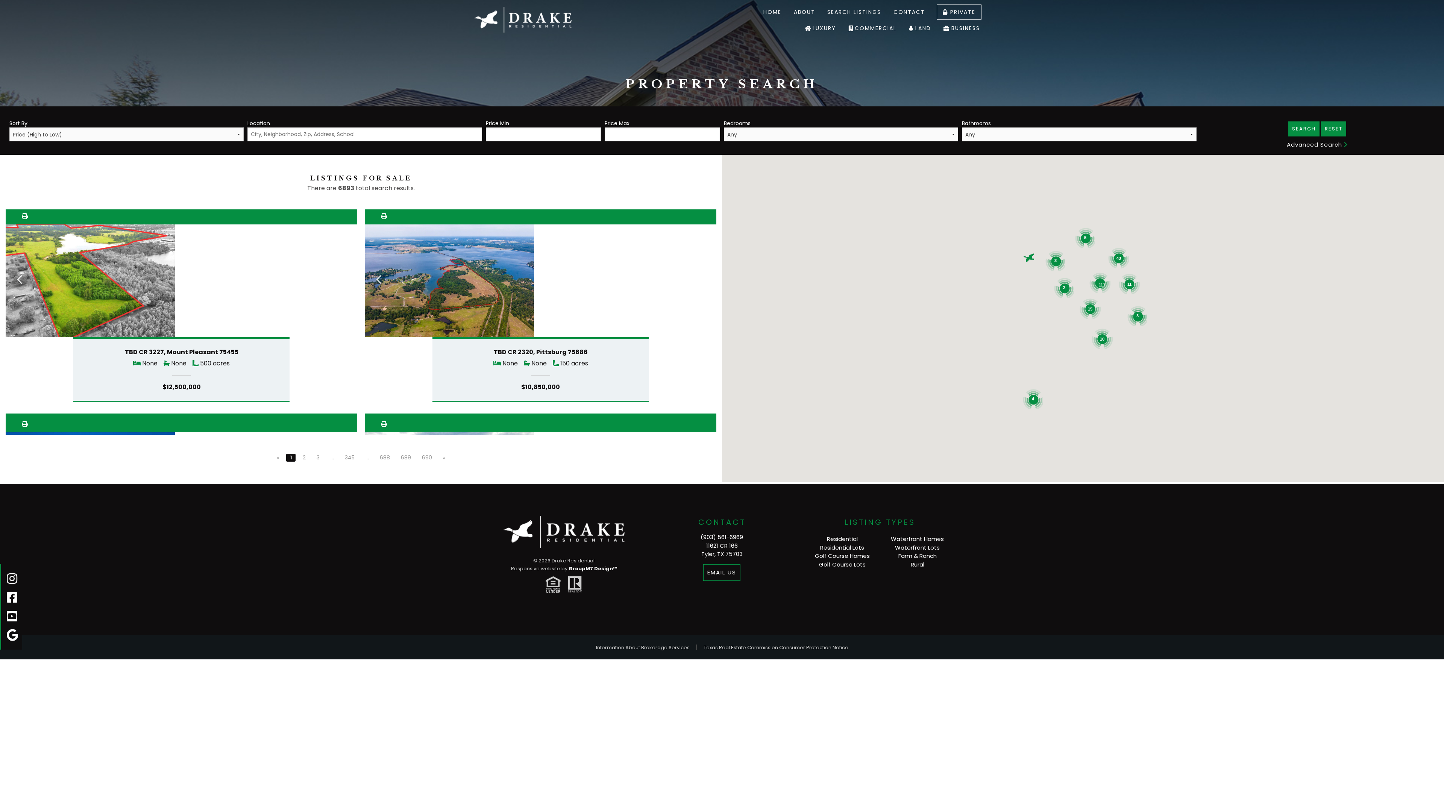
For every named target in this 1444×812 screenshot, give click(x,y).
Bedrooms (737, 123)
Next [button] (343, 279)
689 (406, 457)
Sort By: (19, 123)
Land (923, 28)
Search (1304, 128)
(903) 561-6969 (722, 537)
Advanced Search (1315, 144)
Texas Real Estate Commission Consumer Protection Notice (776, 647)
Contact (909, 12)
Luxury (824, 28)
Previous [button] (19, 279)
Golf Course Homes (842, 556)
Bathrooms (976, 123)
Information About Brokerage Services (643, 647)
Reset (1333, 128)
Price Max (617, 123)
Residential (842, 539)
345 (350, 457)
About (804, 12)
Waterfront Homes (917, 539)
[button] (1028, 257)
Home (772, 12)
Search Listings (854, 12)
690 (427, 457)
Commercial (875, 28)
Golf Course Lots (842, 564)
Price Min (497, 123)
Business (965, 28)
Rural (917, 564)
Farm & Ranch (917, 556)
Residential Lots (842, 547)
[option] (181, 283)
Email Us (721, 572)
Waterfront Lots (917, 547)
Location (258, 123)
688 (385, 457)
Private (961, 12)
